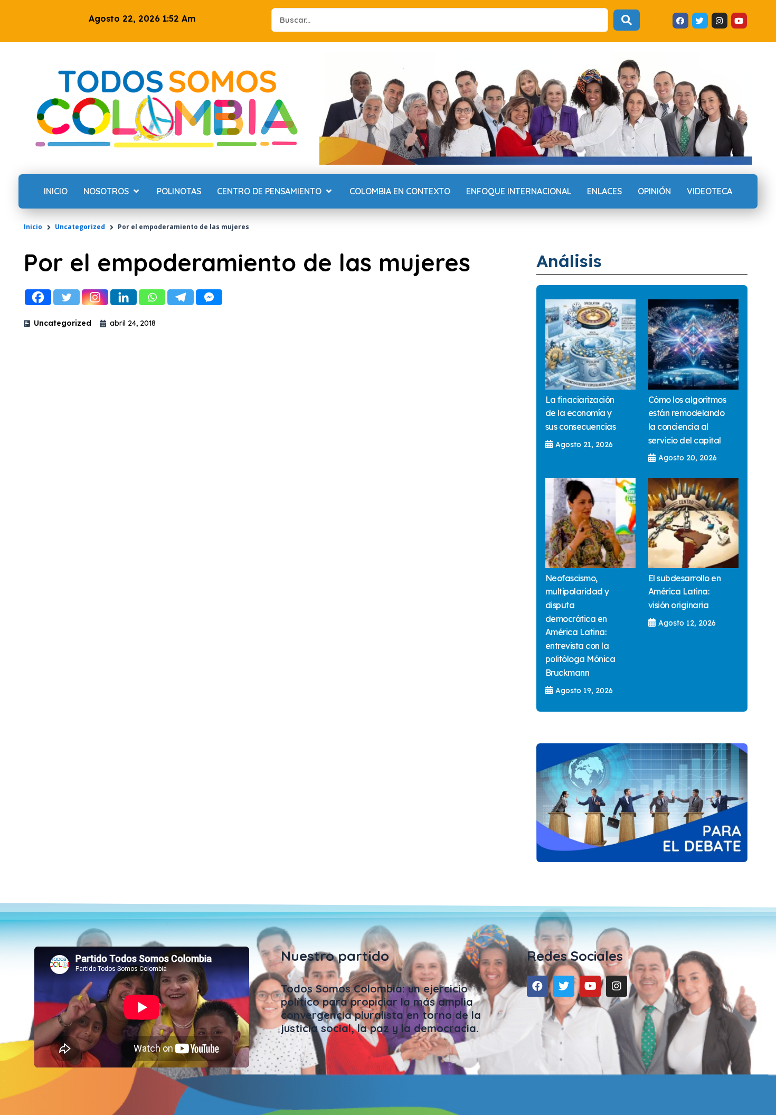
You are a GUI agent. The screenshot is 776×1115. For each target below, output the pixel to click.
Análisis (569, 260)
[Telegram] (180, 297)
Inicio (33, 226)
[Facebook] (38, 297)
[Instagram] (95, 297)
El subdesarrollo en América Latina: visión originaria (684, 591)
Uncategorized (80, 226)
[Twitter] (66, 297)
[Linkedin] (123, 297)
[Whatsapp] (152, 297)
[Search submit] (626, 20)
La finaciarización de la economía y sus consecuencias (580, 413)
